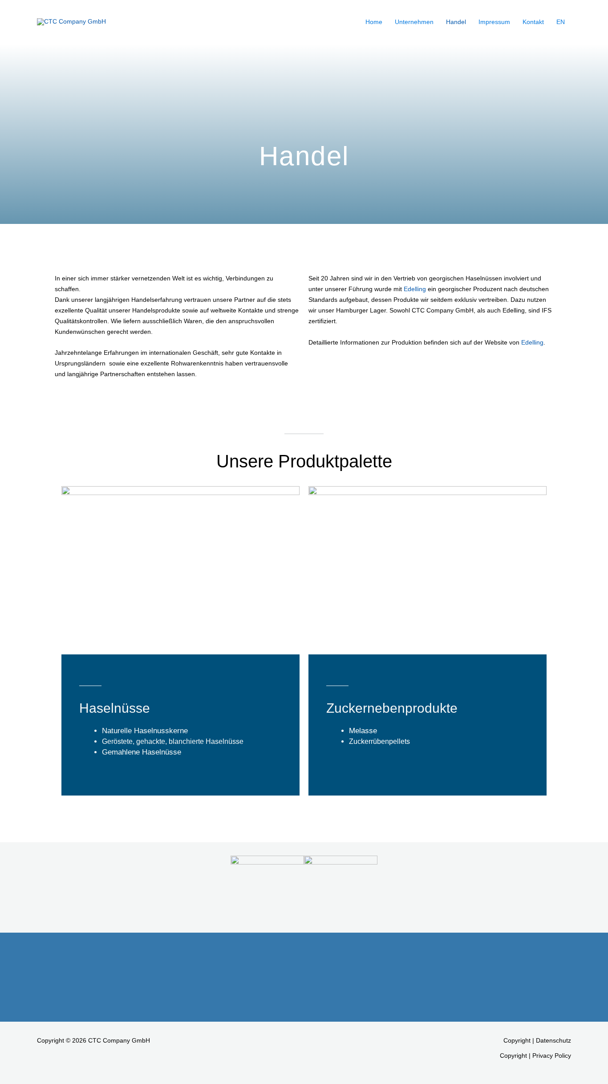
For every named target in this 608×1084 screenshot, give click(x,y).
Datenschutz (553, 1040)
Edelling (415, 288)
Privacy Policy (551, 1055)
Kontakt (533, 21)
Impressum (494, 21)
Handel (456, 21)
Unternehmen (414, 21)
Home (373, 21)
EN (560, 21)
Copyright (517, 1040)
